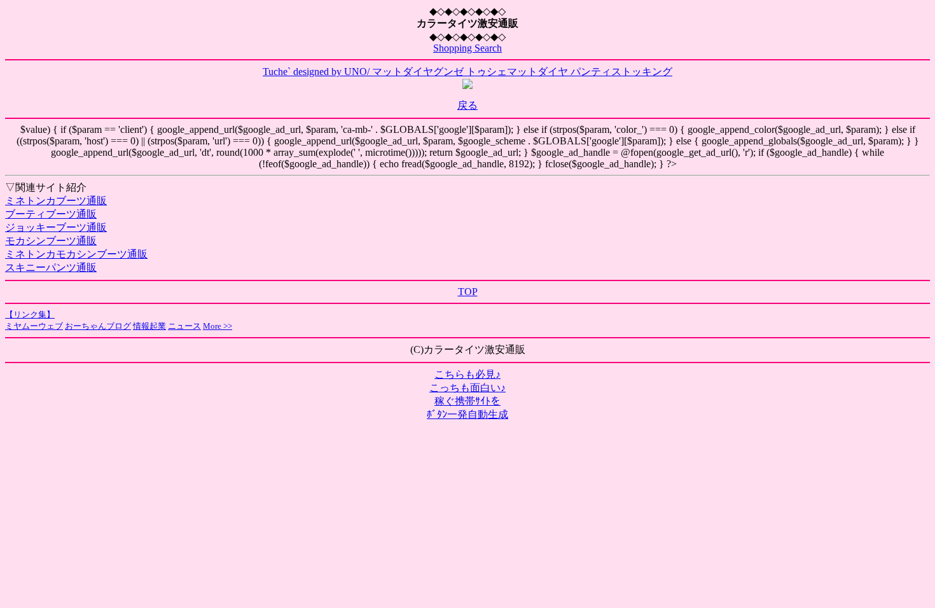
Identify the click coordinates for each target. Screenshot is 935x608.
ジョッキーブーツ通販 (56, 227)
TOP (468, 291)
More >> (217, 326)
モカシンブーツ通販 (51, 240)
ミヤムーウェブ (34, 326)
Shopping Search (467, 48)
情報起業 (149, 326)
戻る (467, 105)
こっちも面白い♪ (467, 387)
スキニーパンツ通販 (51, 267)
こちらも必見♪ (467, 374)
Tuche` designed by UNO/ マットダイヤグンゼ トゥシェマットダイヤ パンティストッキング (467, 71)
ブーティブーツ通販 (51, 214)
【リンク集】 (30, 314)
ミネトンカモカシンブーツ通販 (76, 254)
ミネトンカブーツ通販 (56, 200)
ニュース (184, 326)
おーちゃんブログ (98, 326)
